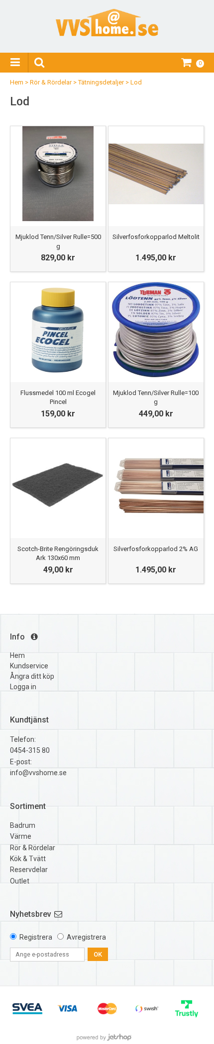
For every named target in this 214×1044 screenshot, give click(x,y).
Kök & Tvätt (28, 859)
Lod (136, 82)
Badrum (22, 825)
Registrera (35, 937)
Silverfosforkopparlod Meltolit (156, 237)
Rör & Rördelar (51, 82)
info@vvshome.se (38, 773)
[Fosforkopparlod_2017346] (156, 173)
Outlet (19, 881)
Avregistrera (86, 937)
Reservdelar (29, 870)
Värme (20, 836)
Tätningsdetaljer (101, 82)
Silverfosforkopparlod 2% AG (155, 549)
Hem (16, 82)
